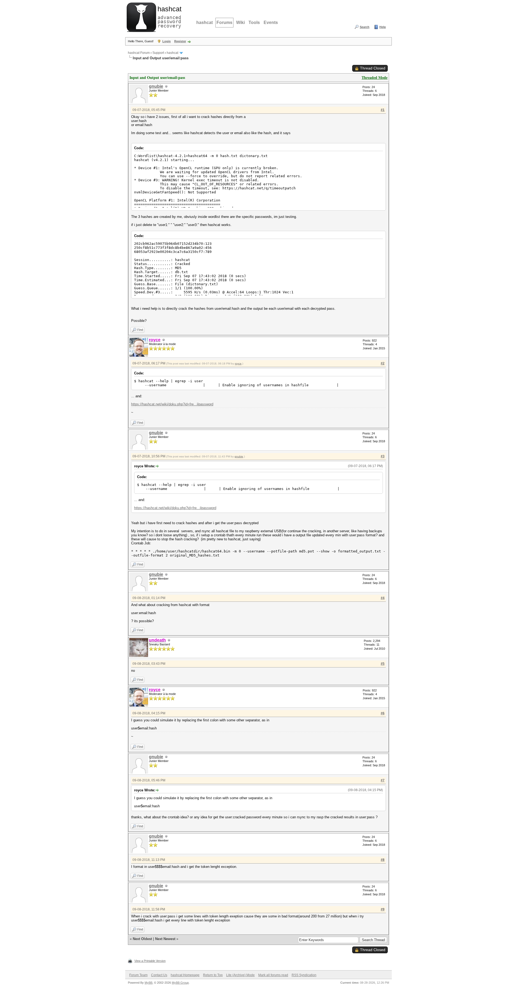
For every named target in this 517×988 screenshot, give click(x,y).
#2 (383, 363)
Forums (224, 22)
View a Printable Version (150, 960)
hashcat (204, 22)
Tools (254, 22)
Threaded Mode (374, 77)
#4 (383, 598)
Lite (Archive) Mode (240, 975)
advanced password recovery (168, 16)
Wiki (240, 22)
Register (180, 41)
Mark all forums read (273, 975)
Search (364, 27)
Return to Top (213, 975)
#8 (383, 860)
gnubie (156, 86)
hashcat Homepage (185, 975)
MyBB (148, 982)
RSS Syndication (304, 975)
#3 (383, 456)
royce (238, 363)
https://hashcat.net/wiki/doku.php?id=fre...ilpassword (172, 404)
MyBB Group (180, 982)
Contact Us (159, 975)
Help (382, 27)
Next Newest (165, 939)
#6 (383, 713)
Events (271, 22)
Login (166, 41)
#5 (383, 664)
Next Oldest (142, 939)
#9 (383, 909)
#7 (383, 780)
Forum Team (138, 975)
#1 (383, 110)
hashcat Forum (139, 53)
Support (158, 53)
